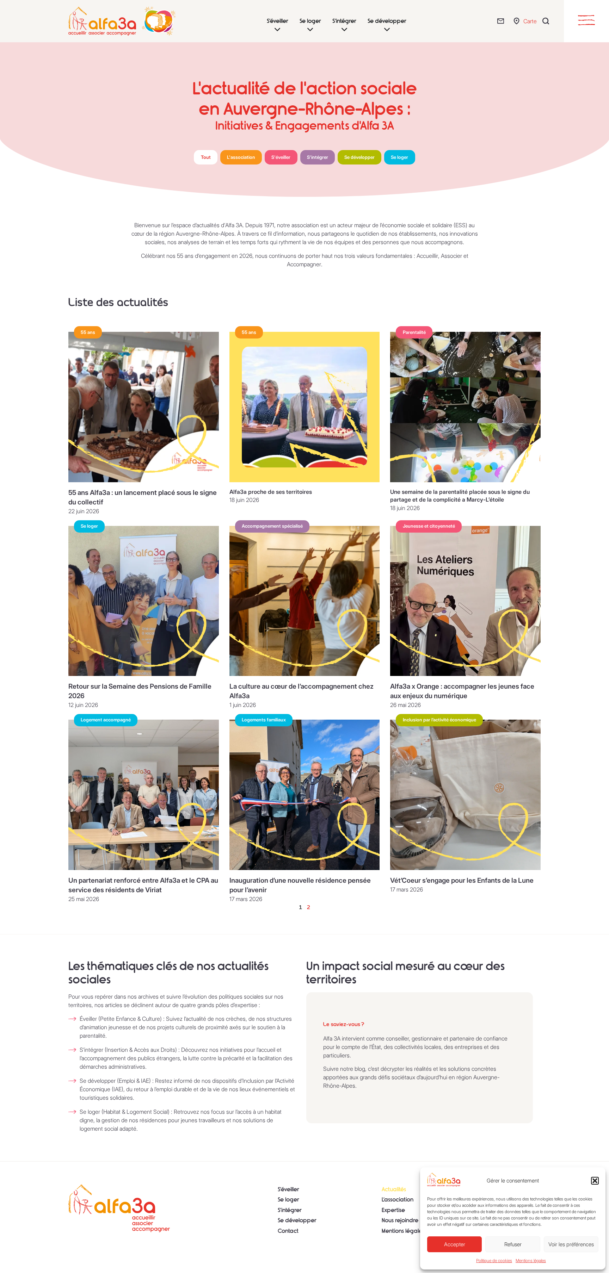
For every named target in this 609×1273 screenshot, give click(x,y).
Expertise (393, 1210)
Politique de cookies (494, 1260)
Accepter (454, 1244)
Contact (288, 1231)
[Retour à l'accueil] (119, 1208)
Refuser (513, 1244)
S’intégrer (290, 1210)
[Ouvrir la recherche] (547, 21)
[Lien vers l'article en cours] (143, 407)
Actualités (394, 1189)
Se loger (288, 1199)
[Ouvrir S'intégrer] (344, 29)
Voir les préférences (571, 1244)
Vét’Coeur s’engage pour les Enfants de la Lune (462, 880)
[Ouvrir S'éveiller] (277, 29)
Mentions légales (531, 1260)
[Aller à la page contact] (502, 21)
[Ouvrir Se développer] (387, 29)
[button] (594, 1180)
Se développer (297, 1220)
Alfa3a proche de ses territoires (270, 491)
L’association (397, 1199)
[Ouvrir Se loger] (310, 29)
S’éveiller (288, 1189)
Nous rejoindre (400, 1220)
